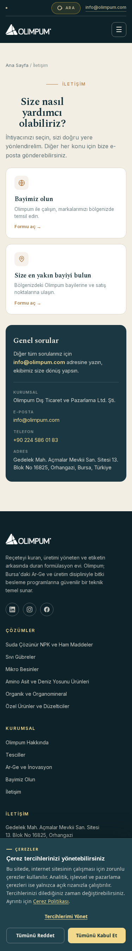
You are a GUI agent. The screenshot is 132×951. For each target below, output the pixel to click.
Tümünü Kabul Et (96, 935)
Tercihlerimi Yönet (66, 916)
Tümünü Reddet (35, 935)
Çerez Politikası (51, 901)
